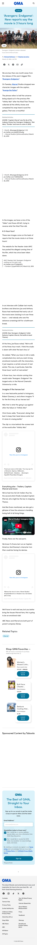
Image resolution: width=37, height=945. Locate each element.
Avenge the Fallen (10, 90)
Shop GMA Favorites (17, 648)
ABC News (5, 924)
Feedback (22, 915)
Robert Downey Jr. (19, 478)
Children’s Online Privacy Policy (7, 912)
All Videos (5, 930)
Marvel (15, 84)
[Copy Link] (21, 64)
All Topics (5, 934)
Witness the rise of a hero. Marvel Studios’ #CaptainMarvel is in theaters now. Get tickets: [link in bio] (18, 593)
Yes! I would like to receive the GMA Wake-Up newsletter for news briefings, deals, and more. (19, 841)
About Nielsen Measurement (22, 907)
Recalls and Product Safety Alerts (23, 925)
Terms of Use (6, 901)
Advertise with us (7, 917)
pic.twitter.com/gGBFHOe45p (14, 132)
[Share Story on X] (8, 64)
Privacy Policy (10, 851)
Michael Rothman (9, 57)
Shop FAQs (5, 920)
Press (20, 912)
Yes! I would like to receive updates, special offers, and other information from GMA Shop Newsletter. (19, 834)
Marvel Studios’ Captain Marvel (23, 598)
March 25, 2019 (28, 266)
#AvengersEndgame (17, 130)
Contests (5, 898)
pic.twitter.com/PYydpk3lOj (13, 264)
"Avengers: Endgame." (10, 79)
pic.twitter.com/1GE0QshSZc (13, 177)
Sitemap (21, 920)
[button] (3, 3)
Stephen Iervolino (23, 57)
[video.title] (18, 38)
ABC (3, 927)
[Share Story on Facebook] (4, 64)
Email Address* (9, 820)
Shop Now (23, 674)
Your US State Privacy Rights (25, 899)
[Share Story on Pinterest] (13, 64)
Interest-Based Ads (25, 903)
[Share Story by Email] (17, 64)
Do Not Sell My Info (8, 908)
